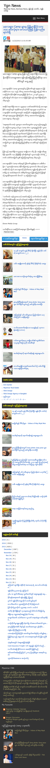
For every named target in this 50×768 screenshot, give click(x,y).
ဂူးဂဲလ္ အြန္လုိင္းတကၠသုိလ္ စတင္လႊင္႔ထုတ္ (22, 601)
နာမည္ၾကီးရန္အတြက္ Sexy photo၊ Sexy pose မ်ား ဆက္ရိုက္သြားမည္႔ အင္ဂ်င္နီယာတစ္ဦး (29, 303)
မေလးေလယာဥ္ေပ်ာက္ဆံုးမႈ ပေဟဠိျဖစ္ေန (28, 276)
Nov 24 (9, 576)
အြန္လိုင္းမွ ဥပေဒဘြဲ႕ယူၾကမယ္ (18, 591)
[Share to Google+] (8, 38)
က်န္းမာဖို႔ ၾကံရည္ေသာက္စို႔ (17, 630)
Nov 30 (9, 555)
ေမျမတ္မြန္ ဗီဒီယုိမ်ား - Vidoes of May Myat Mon (29, 423)
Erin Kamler (7, 385)
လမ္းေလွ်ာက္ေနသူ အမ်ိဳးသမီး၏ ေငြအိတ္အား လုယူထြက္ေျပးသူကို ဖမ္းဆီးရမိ (29, 342)
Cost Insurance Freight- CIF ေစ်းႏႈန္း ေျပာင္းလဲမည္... (26, 646)
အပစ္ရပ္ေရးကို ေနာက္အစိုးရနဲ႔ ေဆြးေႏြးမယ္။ (29, 353)
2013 (4, 547)
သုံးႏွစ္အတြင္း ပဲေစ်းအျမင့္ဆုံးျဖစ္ (19, 643)
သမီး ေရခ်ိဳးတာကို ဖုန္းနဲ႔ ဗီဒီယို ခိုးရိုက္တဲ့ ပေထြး (30, 264)
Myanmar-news (8, 232)
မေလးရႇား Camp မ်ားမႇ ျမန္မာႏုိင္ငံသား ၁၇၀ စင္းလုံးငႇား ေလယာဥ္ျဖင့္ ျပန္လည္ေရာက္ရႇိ (24, 29)
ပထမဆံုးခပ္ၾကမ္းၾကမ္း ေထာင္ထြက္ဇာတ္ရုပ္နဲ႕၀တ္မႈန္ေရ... (28, 633)
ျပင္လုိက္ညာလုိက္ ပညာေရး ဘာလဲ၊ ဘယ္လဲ (23, 608)
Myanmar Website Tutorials (16, 709)
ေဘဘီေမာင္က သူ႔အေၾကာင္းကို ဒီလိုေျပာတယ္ (23, 604)
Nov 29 (9, 559)
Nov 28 (9, 562)
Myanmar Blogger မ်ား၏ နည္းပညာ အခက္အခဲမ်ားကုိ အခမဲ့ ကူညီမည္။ (25, 721)
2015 (4, 540)
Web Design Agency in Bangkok (15, 394)
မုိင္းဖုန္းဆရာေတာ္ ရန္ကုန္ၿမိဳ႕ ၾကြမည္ (20, 598)
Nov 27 (9, 565)
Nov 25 (9, 572)
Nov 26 (9, 569)
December (8, 549)
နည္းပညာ (6, 397)
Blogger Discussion (13, 717)
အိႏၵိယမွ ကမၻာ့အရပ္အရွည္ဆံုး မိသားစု (21, 614)
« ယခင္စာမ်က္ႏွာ (10, 238)
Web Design (7, 391)
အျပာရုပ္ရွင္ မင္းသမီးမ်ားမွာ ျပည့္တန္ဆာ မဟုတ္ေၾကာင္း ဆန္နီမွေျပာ (29, 316)
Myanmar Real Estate (11, 388)
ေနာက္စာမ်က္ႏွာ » (39, 238)
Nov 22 (9, 582)
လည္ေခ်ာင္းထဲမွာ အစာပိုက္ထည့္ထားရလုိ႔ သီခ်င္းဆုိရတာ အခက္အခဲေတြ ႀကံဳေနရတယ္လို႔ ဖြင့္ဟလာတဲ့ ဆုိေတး (25, 700)
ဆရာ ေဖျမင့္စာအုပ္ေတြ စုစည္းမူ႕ (23, 509)
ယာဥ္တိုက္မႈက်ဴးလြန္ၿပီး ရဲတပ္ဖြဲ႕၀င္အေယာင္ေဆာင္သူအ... (28, 623)
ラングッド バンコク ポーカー (14, 400)
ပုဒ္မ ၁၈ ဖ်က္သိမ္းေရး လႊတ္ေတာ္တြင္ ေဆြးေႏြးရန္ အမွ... (27, 594)
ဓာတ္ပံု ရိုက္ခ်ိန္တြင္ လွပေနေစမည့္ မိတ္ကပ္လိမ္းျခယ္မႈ (26, 611)
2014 (4, 543)
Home (24, 238)
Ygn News (12, 6)
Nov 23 (9, 579)
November (8, 553)
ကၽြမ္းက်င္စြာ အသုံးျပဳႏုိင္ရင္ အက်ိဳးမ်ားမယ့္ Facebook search (22, 712)
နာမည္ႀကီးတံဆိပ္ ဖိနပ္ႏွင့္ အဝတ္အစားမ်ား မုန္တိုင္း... (26, 627)
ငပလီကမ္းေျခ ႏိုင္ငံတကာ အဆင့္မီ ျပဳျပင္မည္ (23, 649)
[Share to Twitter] (4, 38)
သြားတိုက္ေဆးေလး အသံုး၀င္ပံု (18, 658)
